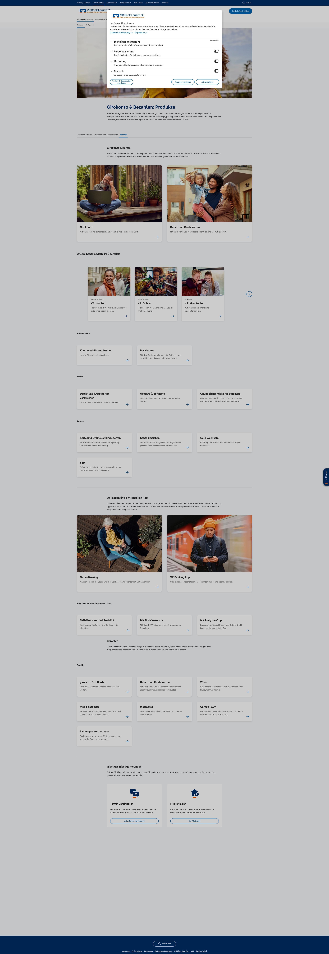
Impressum (140, 32)
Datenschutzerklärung (120, 32)
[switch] (216, 51)
